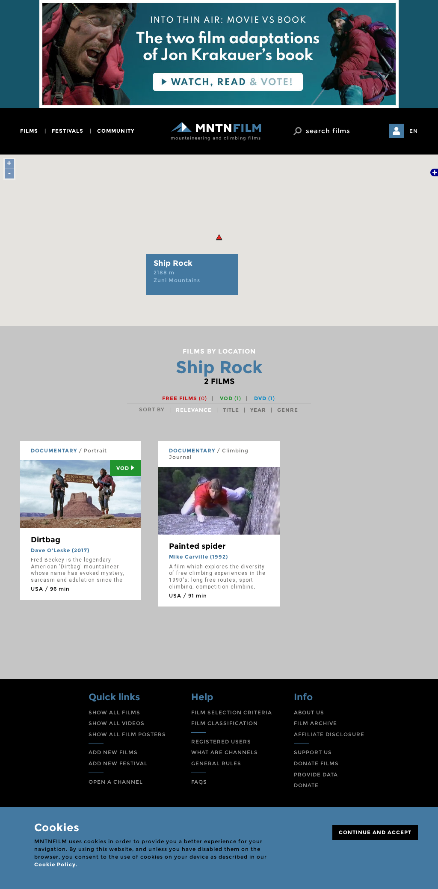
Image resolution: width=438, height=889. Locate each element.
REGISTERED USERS (221, 741)
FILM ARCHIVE (315, 723)
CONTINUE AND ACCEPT (375, 832)
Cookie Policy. (55, 864)
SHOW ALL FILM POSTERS (127, 734)
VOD (230, 398)
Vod (122, 468)
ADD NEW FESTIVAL (118, 763)
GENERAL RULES (216, 763)
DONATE (306, 785)
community (115, 131)
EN (413, 131)
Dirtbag (45, 539)
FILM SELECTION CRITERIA (231, 712)
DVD (264, 398)
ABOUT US (309, 712)
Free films (184, 398)
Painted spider (197, 546)
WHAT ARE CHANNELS (224, 752)
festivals (67, 131)
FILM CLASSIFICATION (224, 723)
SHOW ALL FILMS (114, 712)
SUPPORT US (313, 752)
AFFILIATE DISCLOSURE (329, 734)
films (29, 131)
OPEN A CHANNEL (116, 782)
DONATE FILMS (316, 763)
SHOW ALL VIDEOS (117, 723)
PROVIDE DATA (316, 774)
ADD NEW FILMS (113, 752)
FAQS (199, 782)
